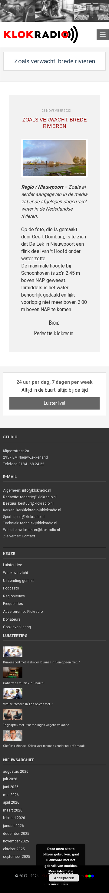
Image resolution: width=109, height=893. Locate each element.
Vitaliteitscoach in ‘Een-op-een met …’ (28, 704)
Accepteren (64, 878)
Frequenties (13, 604)
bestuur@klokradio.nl (36, 503)
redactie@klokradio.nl (38, 497)
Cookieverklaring (17, 627)
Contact (28, 536)
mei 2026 (11, 795)
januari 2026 (13, 826)
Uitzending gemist (18, 581)
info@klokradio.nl (36, 490)
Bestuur (9, 503)
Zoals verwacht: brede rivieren (54, 123)
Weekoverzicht (15, 573)
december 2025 (16, 834)
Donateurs (12, 619)
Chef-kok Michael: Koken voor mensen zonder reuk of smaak (43, 746)
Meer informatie (60, 871)
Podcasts (11, 588)
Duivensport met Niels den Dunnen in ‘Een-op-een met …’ (41, 662)
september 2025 (16, 857)
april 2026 (11, 802)
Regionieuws (14, 596)
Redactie (10, 497)
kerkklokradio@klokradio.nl (38, 510)
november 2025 (16, 841)
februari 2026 (14, 818)
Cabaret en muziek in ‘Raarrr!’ (23, 683)
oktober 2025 (14, 849)
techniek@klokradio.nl (38, 523)
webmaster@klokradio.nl (39, 530)
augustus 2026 (15, 771)
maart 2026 (12, 810)
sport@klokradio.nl (29, 517)
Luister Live (12, 565)
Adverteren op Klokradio (23, 611)
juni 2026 (10, 787)
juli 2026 (10, 779)
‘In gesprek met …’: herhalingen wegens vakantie (36, 725)
